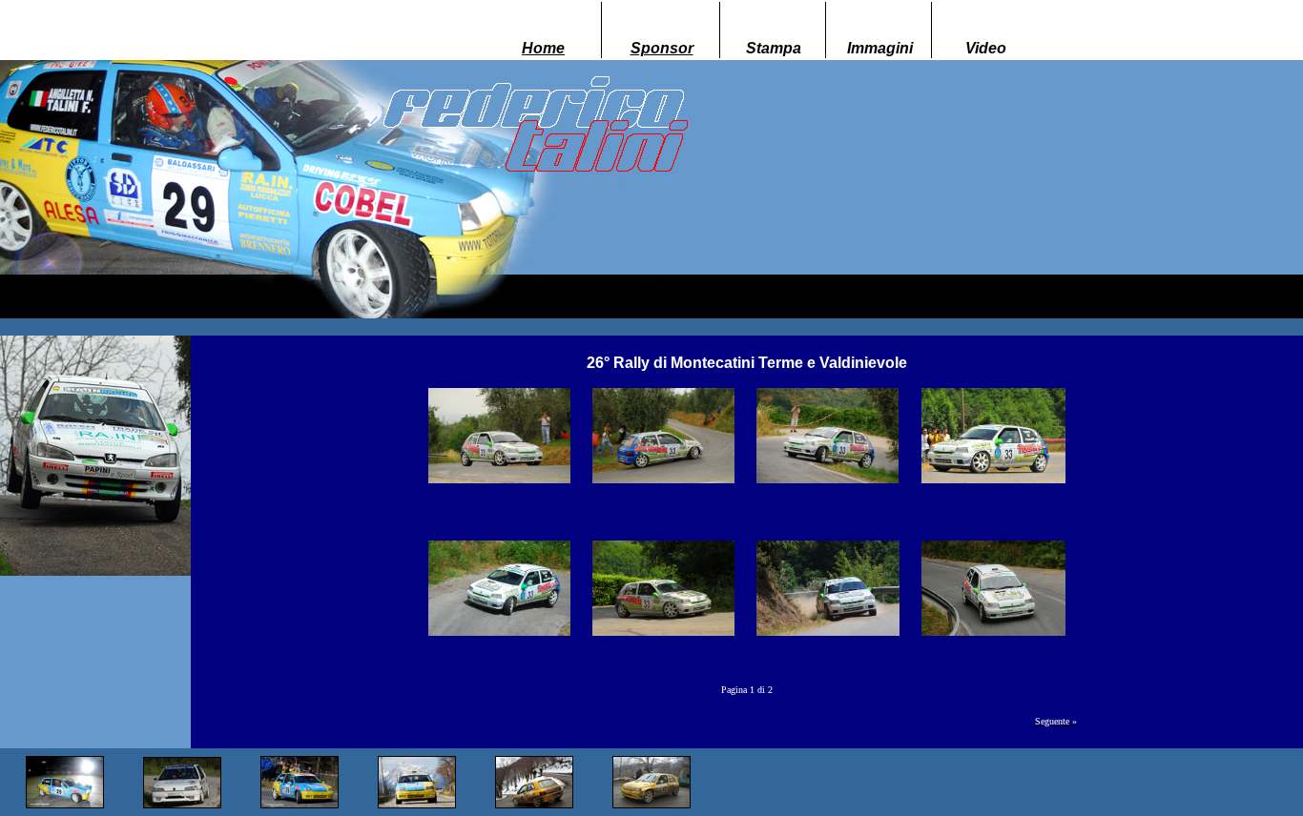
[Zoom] (499, 430)
